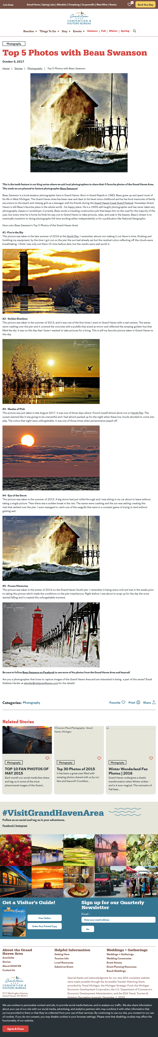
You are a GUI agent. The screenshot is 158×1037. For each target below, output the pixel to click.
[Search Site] (134, 31)
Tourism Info (61, 958)
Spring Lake (48, 4)
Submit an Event (63, 966)
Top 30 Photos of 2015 (76, 768)
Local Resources (63, 962)
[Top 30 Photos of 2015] (79, 740)
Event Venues (114, 962)
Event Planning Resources (122, 966)
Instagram (21, 825)
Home (6, 68)
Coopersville (88, 4)
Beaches (28, 31)
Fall (103, 30)
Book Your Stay (145, 4)
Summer (92, 30)
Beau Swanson (68, 188)
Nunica (113, 4)
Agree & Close (15, 1029)
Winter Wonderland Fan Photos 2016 (128, 771)
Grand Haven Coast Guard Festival (113, 203)
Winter (113, 30)
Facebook (8, 825)
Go (87, 929)
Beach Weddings (116, 971)
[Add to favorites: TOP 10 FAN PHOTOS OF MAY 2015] (47, 758)
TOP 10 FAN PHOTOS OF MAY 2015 (27, 771)
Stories (19, 68)
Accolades (8, 957)
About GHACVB (11, 966)
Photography (34, 68)
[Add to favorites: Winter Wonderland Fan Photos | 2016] (151, 758)
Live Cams (8, 4)
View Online (50, 918)
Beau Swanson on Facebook (38, 672)
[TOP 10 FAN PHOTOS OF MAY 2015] (27, 740)
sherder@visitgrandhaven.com (41, 683)
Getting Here (61, 954)
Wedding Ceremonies (119, 958)
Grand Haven (33, 4)
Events (77, 31)
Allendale (62, 4)
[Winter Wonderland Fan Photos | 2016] (131, 740)
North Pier (73, 236)
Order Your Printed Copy (44, 926)
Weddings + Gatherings (120, 954)
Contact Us (8, 970)
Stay (64, 31)
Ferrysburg (74, 4)
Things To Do (48, 31)
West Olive (101, 4)
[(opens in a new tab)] (79, 281)
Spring (125, 30)
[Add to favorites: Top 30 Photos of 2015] (99, 758)
